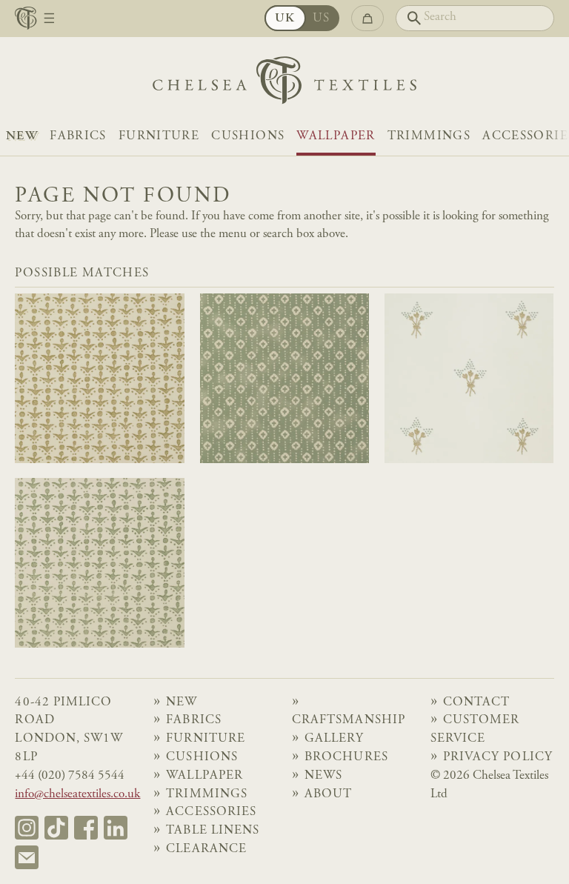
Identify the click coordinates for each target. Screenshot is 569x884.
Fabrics (78, 136)
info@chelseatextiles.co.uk (77, 794)
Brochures (346, 757)
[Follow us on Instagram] (27, 828)
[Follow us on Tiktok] (56, 828)
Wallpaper (335, 136)
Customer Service (474, 729)
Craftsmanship (348, 720)
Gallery (334, 739)
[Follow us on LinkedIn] (115, 828)
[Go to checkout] (367, 18)
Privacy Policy (498, 757)
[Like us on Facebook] (86, 828)
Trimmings (428, 136)
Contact (476, 703)
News (323, 776)
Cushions (247, 136)
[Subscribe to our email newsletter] (27, 857)
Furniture (159, 136)
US (321, 19)
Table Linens (212, 831)
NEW (22, 136)
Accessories (211, 812)
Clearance (206, 849)
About (328, 794)
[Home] (284, 84)
